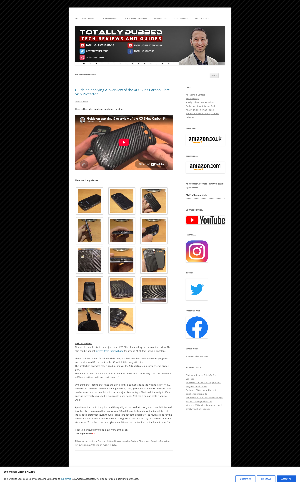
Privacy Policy (202, 18)
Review (78, 444)
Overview (154, 441)
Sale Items (190, 117)
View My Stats (201, 356)
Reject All (266, 478)
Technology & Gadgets (135, 18)
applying (126, 441)
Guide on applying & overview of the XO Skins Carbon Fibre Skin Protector (122, 91)
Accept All (286, 478)
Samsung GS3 (161, 18)
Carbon (134, 441)
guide (147, 441)
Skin (84, 444)
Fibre (141, 441)
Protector (164, 441)
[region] (150, 476)
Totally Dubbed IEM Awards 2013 (201, 102)
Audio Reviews (110, 18)
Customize (245, 478)
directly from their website (109, 350)
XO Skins (95, 444)
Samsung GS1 (181, 18)
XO (88, 444)
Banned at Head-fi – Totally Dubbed (202, 113)
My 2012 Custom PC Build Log (200, 109)
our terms (66, 478)
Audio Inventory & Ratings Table (201, 106)
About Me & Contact (85, 18)
